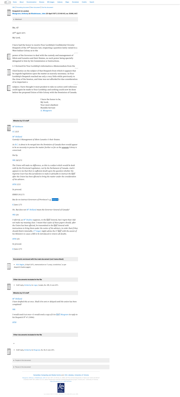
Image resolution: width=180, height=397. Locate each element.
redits (84, 2)
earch (92, 2)
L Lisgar (37, 231)
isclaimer (75, 2)
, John (38, 14)
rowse (41, 2)
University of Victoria (81, 375)
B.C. (16, 144)
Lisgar (36, 285)
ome (15, 2)
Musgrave (62, 314)
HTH (14, 184)
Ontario (55, 199)
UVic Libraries (69, 375)
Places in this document (23, 367)
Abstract (18, 19)
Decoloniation (31, 2)
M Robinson (17, 126)
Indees (60, 2)
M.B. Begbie (20, 264)
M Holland (17, 136)
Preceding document (22, 7)
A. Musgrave (46, 110)
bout (22, 2)
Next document (35, 7)
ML (13, 7)
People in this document (23, 360)
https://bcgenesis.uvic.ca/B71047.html (60, 381)
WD (13, 214)
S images (50, 2)
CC (13, 131)
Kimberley (27, 285)
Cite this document (47, 7)
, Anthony (20, 14)
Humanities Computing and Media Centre (47, 375)
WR (13, 160)
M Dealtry (27, 219)
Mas (67, 2)
